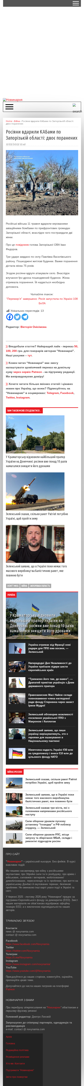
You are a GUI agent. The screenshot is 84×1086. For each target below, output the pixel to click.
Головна (10, 1043)
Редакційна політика (17, 1050)
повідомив (22, 244)
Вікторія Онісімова (33, 326)
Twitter (10, 397)
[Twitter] (17, 316)
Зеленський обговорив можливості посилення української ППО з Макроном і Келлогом (50, 718)
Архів (9, 1036)
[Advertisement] (42, 52)
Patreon (10, 989)
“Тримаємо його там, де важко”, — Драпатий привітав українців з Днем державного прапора (51, 683)
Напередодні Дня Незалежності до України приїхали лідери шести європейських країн (49, 667)
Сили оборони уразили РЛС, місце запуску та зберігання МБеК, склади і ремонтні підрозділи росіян (48, 838)
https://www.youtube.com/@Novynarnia (28, 970)
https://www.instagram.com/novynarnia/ (28, 964)
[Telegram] (24, 316)
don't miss (12, 585)
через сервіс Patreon (27, 371)
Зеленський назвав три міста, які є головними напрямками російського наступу (48, 811)
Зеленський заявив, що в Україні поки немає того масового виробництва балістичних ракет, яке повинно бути (36, 570)
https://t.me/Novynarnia (19, 957)
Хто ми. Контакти (15, 1063)
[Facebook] (9, 316)
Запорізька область (40, 585)
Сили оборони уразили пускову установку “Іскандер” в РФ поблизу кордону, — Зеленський (48, 824)
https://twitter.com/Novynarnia (23, 950)
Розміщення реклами (17, 1057)
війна (24, 585)
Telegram (53, 393)
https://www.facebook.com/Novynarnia (27, 944)
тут (30, 355)
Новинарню (54, 1007)
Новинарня (14, 861)
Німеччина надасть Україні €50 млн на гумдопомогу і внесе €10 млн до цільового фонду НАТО (50, 753)
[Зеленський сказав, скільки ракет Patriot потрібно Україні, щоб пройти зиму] (35, 509)
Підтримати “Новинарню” (20, 1070)
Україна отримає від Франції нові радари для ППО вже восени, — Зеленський (49, 648)
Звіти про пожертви (17, 1077)
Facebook (67, 393)
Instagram (22, 397)
